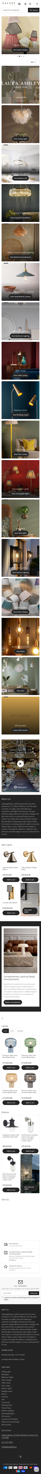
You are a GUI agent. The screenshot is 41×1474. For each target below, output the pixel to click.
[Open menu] (37, 4)
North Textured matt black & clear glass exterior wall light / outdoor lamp (9, 1177)
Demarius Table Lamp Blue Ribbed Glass (10, 1056)
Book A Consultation (12, 1002)
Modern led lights (8, 1411)
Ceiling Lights (6, 1372)
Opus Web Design (32, 1464)
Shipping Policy (7, 1405)
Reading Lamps (7, 1391)
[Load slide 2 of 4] (19, 56)
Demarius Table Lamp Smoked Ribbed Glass (29, 1091)
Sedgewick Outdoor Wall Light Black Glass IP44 (11, 1136)
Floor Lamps (6, 1386)
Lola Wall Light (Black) (10, 903)
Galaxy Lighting (13, 1464)
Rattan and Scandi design (10, 1422)
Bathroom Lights (7, 1377)
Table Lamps (6, 1383)
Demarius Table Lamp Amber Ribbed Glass (10, 1091)
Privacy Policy (6, 1408)
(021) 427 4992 (7, 1442)
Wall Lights (5, 1374)
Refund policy (6, 1425)
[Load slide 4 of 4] (24, 56)
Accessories (6, 1402)
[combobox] (20, 10)
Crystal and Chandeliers (10, 1419)
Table (5, 1031)
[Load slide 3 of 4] (21, 56)
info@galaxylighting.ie (9, 1447)
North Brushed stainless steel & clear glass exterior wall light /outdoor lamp (30, 1138)
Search (35, 10)
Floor (12, 1031)
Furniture (5, 1397)
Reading (20, 1031)
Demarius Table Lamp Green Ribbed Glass (29, 1056)
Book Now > (12, 1260)
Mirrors (4, 1394)
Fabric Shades (6, 1380)
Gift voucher (6, 1416)
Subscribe (33, 1293)
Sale (32, 62)
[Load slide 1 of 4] (17, 56)
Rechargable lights (8, 1413)
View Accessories (20, 50)
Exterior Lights (7, 1388)
